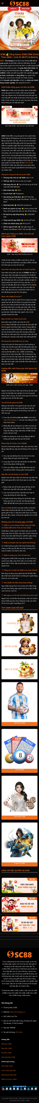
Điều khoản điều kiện (8, 1075)
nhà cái (32, 282)
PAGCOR (28, 163)
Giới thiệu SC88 (7, 1066)
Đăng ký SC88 (6, 1044)
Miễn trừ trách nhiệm (9, 1079)
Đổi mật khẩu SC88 (8, 1057)
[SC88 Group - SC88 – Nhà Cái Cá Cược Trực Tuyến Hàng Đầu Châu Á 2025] (19, 3)
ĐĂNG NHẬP (26, 8)
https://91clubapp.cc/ (11, 420)
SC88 (2, 61)
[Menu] (2, 3)
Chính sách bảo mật (8, 1070)
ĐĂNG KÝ (13, 8)
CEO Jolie (19, 1032)
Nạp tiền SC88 (6, 1048)
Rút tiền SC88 (6, 1053)
